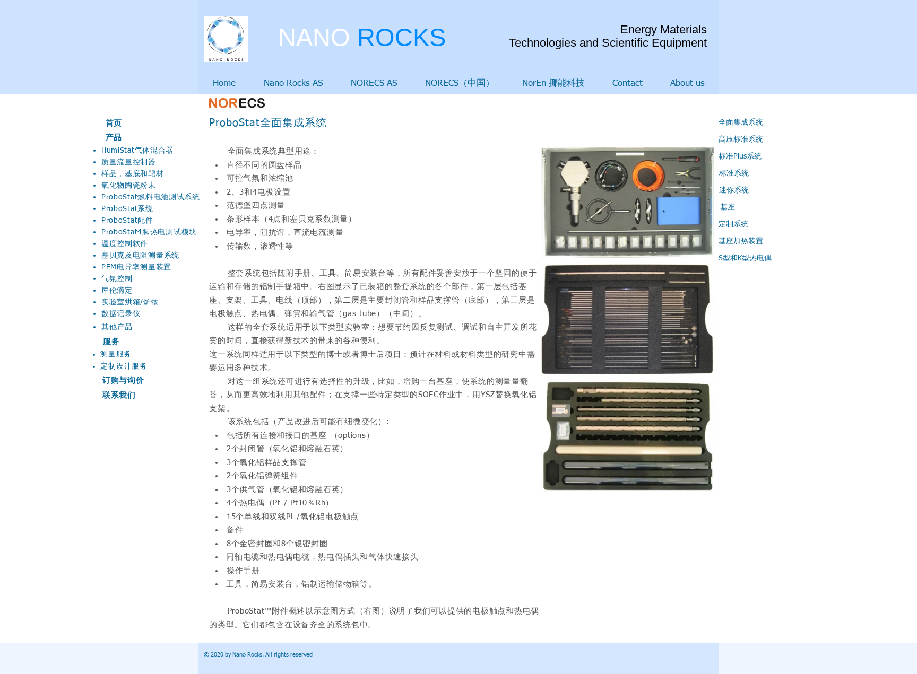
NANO (362, 37)
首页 (114, 123)
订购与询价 (123, 380)
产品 (114, 138)
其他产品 (117, 327)
